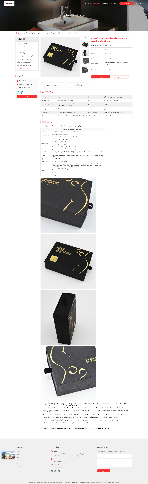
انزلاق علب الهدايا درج (34, 33)
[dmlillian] (59, 471)
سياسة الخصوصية (84, 482)
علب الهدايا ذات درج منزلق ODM (60, 428)
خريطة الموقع (75, 482)
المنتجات (96, 3)
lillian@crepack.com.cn (26, 84)
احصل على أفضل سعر (100, 77)
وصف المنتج (78, 85)
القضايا (18, 463)
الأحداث (104, 3)
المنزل (84, 3)
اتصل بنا (113, 3)
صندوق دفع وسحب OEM (102, 428)
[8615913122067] (55, 471)
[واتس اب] (17, 92)
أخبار (17, 460)
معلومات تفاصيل (52, 85)
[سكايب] (21, 92)
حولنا (89, 3)
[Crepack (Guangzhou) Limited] (9, 3)
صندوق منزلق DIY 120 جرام (82, 428)
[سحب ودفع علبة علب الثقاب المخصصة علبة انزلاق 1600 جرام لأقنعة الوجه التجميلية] (60, 57)
